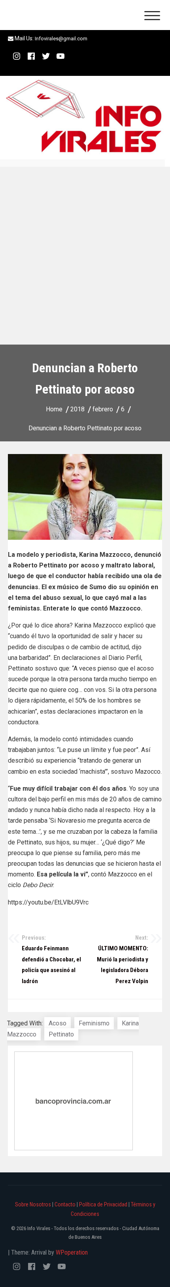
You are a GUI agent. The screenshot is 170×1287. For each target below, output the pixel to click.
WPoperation (72, 1252)
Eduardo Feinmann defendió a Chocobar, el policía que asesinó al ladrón (51, 959)
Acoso (57, 1023)
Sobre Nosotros (33, 1204)
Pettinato (61, 1034)
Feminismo (94, 1023)
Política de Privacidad (103, 1204)
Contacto (65, 1204)
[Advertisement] (85, 256)
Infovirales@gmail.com (61, 38)
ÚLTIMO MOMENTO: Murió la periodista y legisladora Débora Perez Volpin (122, 959)
